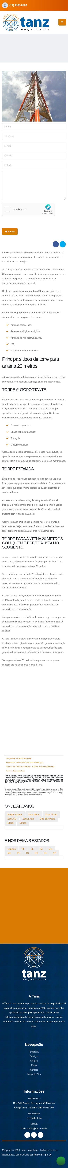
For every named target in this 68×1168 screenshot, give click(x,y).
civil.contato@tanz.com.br (34, 1128)
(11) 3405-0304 (18, 5)
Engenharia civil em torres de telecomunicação (25, 762)
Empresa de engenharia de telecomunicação (29, 745)
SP (54, 853)
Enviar (11, 231)
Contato (34, 1070)
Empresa (34, 1051)
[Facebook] (40, 1135)
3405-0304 (36, 1118)
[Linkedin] (27, 1135)
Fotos (34, 1065)
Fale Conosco (19, 928)
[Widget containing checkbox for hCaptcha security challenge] (28, 209)
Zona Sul (12, 818)
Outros (23, 823)
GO (50, 849)
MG (9, 853)
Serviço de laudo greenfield (43, 767)
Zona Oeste (51, 814)
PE (23, 849)
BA (41, 849)
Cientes (34, 1060)
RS (36, 853)
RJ (27, 853)
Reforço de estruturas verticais (18, 767)
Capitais (11, 849)
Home (4, 42)
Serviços (34, 1056)
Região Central (14, 814)
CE (32, 849)
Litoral (10, 823)
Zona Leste (28, 818)
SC (45, 853)
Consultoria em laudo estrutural (18, 758)
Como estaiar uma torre (15, 771)
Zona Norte (33, 814)
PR (18, 853)
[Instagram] (34, 1135)
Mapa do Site (34, 1074)
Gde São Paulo (47, 818)
